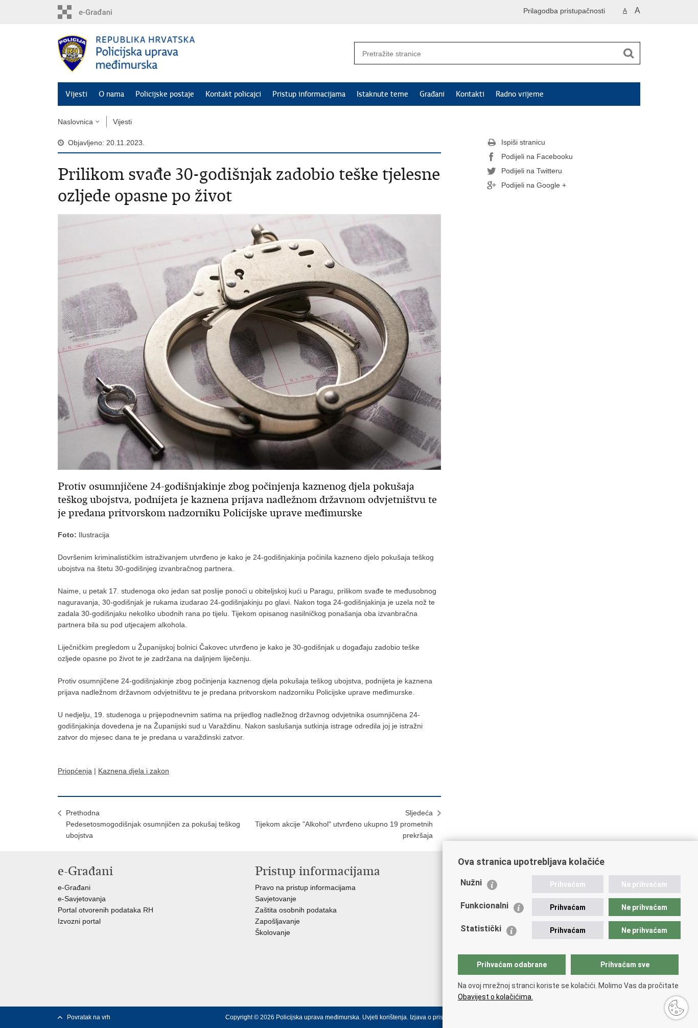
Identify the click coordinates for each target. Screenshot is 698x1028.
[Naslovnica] (203, 53)
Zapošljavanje (277, 921)
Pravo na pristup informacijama (305, 887)
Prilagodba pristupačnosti (564, 11)
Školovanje (272, 932)
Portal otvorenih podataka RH (105, 910)
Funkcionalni (484, 905)
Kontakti (470, 94)
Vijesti (76, 94)
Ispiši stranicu (523, 142)
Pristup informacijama (308, 94)
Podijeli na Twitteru (531, 171)
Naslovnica (75, 122)
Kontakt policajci (233, 94)
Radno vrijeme (520, 94)
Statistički (480, 928)
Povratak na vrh (88, 1017)
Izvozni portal (79, 921)
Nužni (471, 882)
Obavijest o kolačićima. (495, 997)
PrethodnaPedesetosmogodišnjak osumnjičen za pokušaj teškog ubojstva (153, 824)
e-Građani (74, 887)
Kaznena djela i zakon (133, 771)
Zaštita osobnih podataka (296, 910)
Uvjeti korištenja (384, 1017)
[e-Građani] (101, 12)
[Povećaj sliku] (249, 341)
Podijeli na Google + (533, 185)
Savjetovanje (275, 899)
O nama (111, 94)
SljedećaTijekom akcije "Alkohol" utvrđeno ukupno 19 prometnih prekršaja (344, 824)
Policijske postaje (164, 94)
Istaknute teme (382, 94)
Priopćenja (75, 771)
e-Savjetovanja (82, 899)
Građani (432, 94)
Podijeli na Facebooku (537, 156)
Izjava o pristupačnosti (441, 1017)
